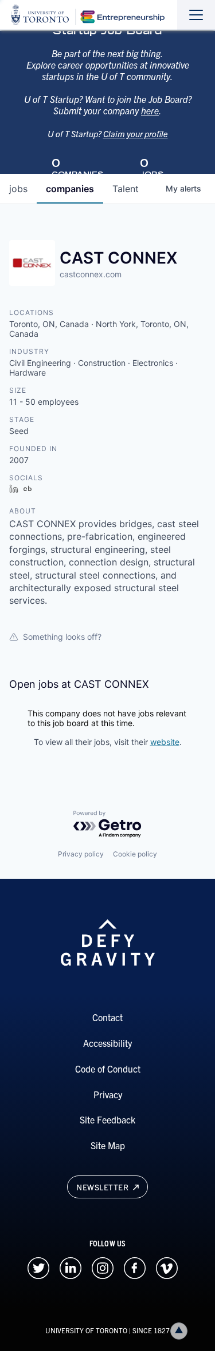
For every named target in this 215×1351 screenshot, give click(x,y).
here (150, 110)
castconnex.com (91, 274)
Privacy (107, 1094)
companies (70, 188)
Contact (107, 1017)
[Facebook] (135, 1266)
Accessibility (107, 1043)
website (164, 742)
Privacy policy (81, 854)
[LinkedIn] (70, 1266)
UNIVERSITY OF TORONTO (86, 1330)
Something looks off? (62, 636)
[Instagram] (103, 1266)
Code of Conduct (107, 1068)
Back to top (178, 1331)
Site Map (108, 1145)
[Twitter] (38, 1266)
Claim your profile (135, 133)
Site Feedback (107, 1119)
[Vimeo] (167, 1266)
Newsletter (103, 1187)
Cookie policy (135, 854)
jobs (18, 188)
